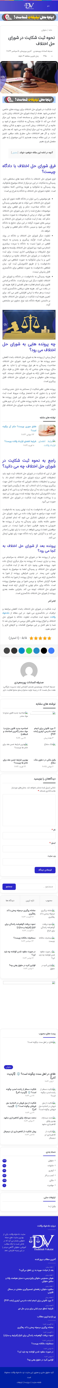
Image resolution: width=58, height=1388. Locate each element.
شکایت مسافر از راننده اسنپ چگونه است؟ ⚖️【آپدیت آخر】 (21, 1091)
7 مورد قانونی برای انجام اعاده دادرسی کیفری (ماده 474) (45, 731)
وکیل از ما (52, 1206)
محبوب (49, 901)
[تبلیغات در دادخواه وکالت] (29, 17)
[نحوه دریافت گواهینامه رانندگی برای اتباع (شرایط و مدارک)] (46, 928)
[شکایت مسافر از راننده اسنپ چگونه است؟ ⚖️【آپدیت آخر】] (47, 1093)
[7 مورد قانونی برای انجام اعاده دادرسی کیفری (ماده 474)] (43, 718)
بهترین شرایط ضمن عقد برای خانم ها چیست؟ (15, 761)
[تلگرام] (22, 651)
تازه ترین (30, 901)
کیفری (51, 1170)
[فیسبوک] (51, 651)
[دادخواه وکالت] (29, 6)
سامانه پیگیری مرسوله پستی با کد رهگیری (21, 912)
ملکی (51, 1180)
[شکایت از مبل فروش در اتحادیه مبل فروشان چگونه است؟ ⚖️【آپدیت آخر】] (47, 1107)
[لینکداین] (36, 651)
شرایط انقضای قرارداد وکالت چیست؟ (20, 441)
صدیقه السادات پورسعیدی (42, 51)
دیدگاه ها (10, 901)
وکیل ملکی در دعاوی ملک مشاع (45, 761)
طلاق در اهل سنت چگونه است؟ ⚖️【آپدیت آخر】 (31, 1076)
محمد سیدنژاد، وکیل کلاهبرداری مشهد (20, 1118)
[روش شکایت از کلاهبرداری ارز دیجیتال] (47, 1136)
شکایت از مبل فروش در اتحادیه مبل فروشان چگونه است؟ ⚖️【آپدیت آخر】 (21, 1106)
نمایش (14, 152)
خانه (51, 30)
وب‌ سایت (52, 856)
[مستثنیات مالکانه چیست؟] (46, 942)
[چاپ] (7, 651)
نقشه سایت (36, 1382)
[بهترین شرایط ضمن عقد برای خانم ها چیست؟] (15, 750)
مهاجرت (50, 1185)
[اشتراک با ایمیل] (14, 651)
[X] (44, 651)
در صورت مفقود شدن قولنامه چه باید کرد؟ (19, 953)
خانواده (51, 1165)
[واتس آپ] (29, 651)
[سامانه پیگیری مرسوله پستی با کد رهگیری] (46, 915)
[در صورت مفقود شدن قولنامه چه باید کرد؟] (46, 956)
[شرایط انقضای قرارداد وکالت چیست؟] (47, 445)
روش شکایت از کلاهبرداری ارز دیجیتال (20, 1131)
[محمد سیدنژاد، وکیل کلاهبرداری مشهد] (47, 1122)
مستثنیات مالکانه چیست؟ (24, 938)
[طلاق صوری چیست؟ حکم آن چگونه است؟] (47, 430)
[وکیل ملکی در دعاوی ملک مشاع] (43, 750)
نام (54, 830)
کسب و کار (49, 1175)
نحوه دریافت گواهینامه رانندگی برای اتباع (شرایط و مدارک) (20, 925)
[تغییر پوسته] (9, 7)
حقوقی (44, 30)
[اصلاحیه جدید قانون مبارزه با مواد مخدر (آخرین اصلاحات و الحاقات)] (15, 718)
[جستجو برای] (3, 7)
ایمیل (52, 843)
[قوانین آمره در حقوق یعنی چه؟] (46, 970)
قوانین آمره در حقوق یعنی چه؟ (22, 965)
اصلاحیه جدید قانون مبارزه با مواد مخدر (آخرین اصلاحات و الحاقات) (15, 731)
